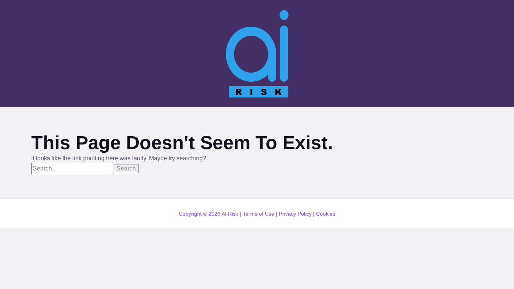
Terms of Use (258, 214)
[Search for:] (72, 168)
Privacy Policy (295, 214)
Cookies (325, 214)
